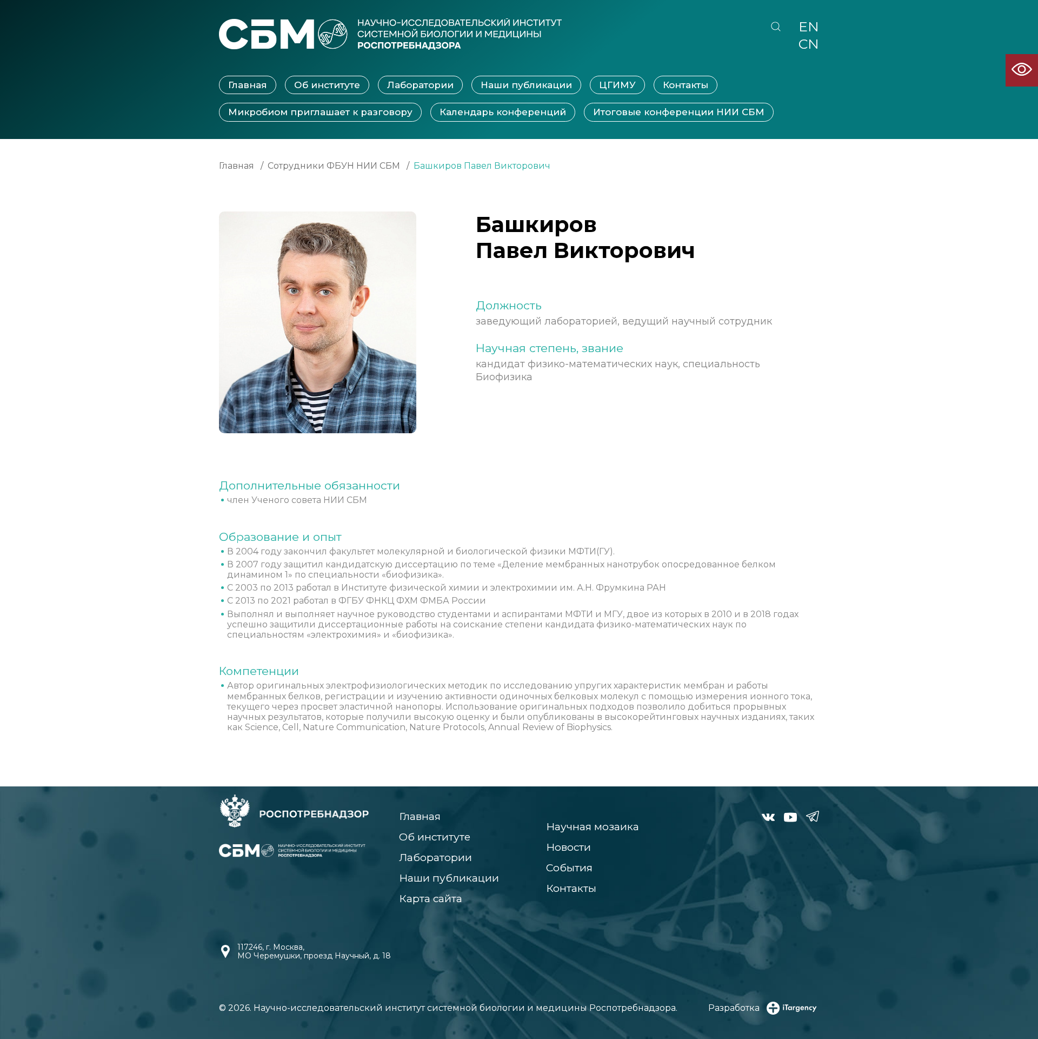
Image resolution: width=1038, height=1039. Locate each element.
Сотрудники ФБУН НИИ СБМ (334, 166)
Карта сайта (430, 898)
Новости (568, 847)
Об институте (327, 85)
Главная (247, 85)
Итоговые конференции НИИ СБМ (678, 112)
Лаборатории (420, 85)
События (569, 868)
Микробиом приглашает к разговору (320, 112)
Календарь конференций (503, 112)
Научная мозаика (592, 826)
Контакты (685, 85)
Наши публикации (526, 85)
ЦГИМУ (617, 85)
